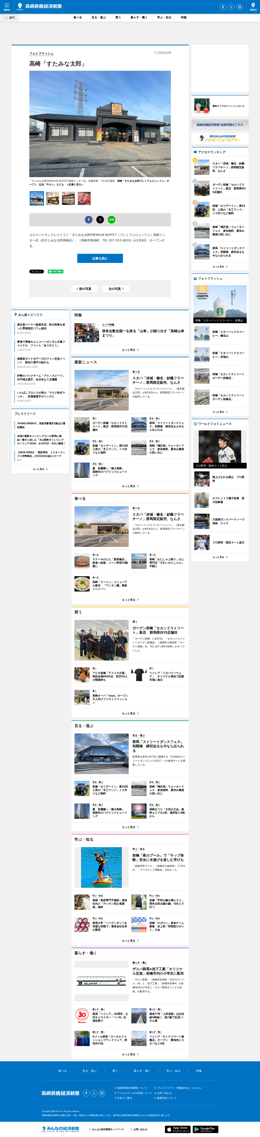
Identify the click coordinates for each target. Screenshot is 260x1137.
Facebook (223, 7)
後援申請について (167, 1097)
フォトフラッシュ (41, 53)
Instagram (239, 7)
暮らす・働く (139, 17)
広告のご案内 (124, 1097)
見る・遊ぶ (99, 17)
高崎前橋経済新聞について (132, 1087)
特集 (184, 17)
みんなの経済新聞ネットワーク (60, 1129)
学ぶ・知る (164, 17)
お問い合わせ (164, 1092)
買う (118, 17)
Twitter (231, 7)
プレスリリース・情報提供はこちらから (179, 1087)
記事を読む (100, 258)
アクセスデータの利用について (134, 1092)
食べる (77, 17)
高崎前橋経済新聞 (39, 6)
